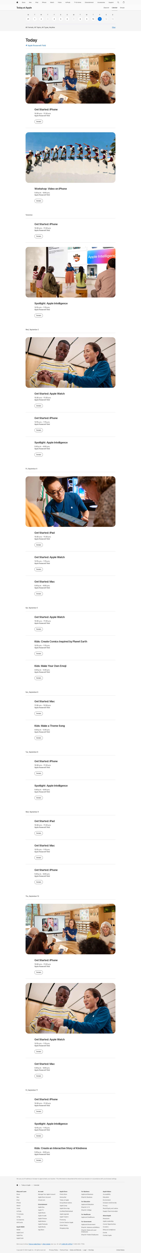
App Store (41, 1230)
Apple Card (20, 1232)
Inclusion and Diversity (110, 1203)
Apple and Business (87, 1194)
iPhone (19, 1203)
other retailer (46, 1244)
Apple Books (42, 1227)
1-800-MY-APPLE (66, 1244)
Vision (18, 1208)
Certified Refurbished (66, 1211)
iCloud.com (41, 1200)
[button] (118, 2)
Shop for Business (86, 1197)
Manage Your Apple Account (46, 1194)
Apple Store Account (44, 1197)
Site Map (91, 1250)
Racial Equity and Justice (110, 1208)
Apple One (41, 1207)
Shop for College (86, 1210)
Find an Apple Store (35, 1244)
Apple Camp (63, 1205)
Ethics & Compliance (109, 1230)
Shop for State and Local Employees (88, 1231)
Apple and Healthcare (88, 1217)
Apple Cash (20, 1238)
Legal (84, 1250)
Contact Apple (107, 1235)
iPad (18, 1200)
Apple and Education (87, 1204)
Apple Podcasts (42, 1224)
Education (106, 1197)
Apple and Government (88, 1224)
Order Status (64, 1225)
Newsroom (106, 1218)
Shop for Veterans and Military (90, 1227)
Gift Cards (20, 1222)
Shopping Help (64, 1228)
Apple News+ (42, 1221)
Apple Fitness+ (42, 1218)
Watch (18, 1205)
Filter (114, 27)
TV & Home (20, 1214)
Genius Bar (63, 1197)
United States (120, 1250)
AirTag (18, 1217)
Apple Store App (65, 1208)
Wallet (18, 1230)
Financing (63, 1220)
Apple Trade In (64, 1217)
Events (105, 1232)
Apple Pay (20, 1235)
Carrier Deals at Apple (66, 1222)
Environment (107, 1200)
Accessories (20, 1220)
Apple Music (41, 1213)
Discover (106, 7)
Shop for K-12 (85, 1207)
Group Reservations (66, 1203)
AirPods (19, 1211)
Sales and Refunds (75, 1250)
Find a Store (63, 1194)
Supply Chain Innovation (110, 1211)
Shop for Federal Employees (89, 1235)
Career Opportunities (109, 1224)
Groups (122, 7)
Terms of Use (64, 1250)
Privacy (105, 1205)
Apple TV (41, 1210)
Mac (18, 1197)
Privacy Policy (53, 1250)
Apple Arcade (42, 1215)
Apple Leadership (108, 1221)
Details (39, 121)
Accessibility (106, 1194)
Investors (106, 1227)
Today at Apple (24, 7)
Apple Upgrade (64, 1214)
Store (18, 1194)
